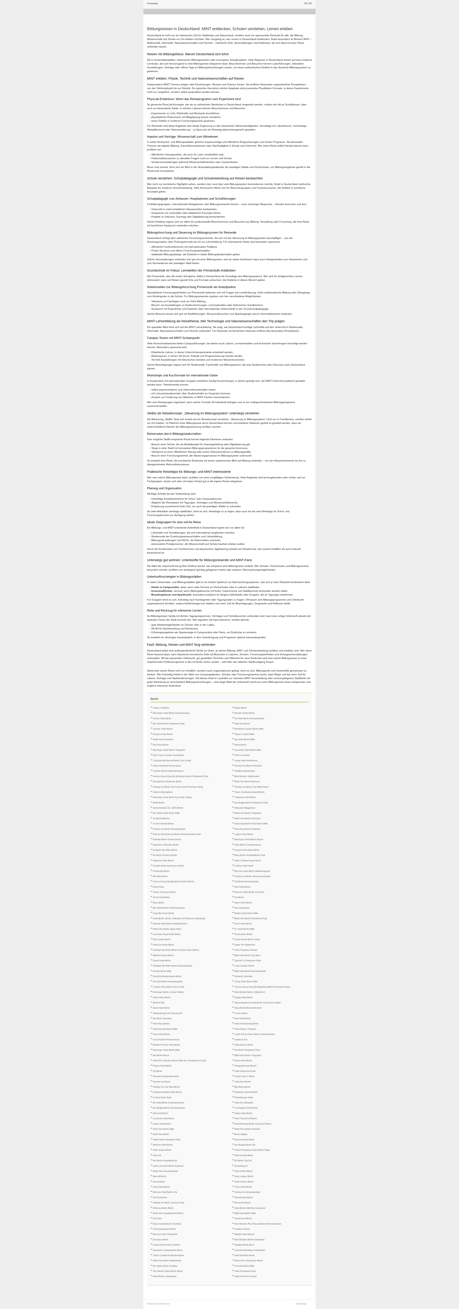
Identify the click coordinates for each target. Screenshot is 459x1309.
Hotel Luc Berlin (242, 755)
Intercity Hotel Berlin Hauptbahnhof (170, 923)
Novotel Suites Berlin (244, 713)
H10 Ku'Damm (160, 1197)
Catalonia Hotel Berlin (245, 797)
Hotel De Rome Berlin (163, 945)
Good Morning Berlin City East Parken (252, 1124)
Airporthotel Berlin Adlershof (248, 1008)
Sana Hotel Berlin (161, 1034)
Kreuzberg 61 (241, 1166)
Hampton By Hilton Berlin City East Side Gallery (176, 950)
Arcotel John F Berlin (244, 1076)
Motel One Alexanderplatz (165, 1171)
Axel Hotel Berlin (242, 887)
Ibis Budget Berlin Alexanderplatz (169, 1108)
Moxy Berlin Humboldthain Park (249, 855)
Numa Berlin (159, 1182)
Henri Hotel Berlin (243, 923)
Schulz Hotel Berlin (162, 718)
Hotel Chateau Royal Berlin (247, 860)
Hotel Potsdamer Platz (245, 1271)
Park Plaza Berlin (161, 1023)
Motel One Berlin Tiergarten (247, 813)
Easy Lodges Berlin (243, 1176)
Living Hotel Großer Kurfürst (166, 1245)
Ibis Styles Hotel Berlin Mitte (166, 813)
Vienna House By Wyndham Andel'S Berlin (173, 881)
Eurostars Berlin (160, 1239)
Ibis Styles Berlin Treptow (165, 1266)
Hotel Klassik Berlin (243, 1155)
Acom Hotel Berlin (243, 1187)
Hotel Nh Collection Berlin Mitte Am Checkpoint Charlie (179, 1060)
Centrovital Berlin (161, 871)
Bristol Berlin (240, 708)
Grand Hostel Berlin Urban (247, 939)
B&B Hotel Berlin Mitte (245, 1213)
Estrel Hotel (158, 887)
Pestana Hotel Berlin (163, 734)
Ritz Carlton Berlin (162, 939)
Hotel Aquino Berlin (243, 1045)
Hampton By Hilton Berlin (165, 850)
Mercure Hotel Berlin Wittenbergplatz (252, 871)
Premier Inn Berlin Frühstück (248, 766)
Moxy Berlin (158, 902)
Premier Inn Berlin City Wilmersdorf (251, 787)
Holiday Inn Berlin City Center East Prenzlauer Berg (178, 787)
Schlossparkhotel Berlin (164, 1229)
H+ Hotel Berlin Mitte (244, 929)
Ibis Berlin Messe (161, 1055)
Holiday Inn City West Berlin (166, 1087)
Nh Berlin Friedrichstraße (165, 855)
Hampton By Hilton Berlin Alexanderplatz (172, 966)
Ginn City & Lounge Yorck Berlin (168, 755)
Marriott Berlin (159, 1176)
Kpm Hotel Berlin (242, 1018)
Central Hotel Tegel (162, 1097)
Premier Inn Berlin (161, 1081)
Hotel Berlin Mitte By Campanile (249, 1208)
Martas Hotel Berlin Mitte (246, 913)
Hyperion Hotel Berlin (163, 860)
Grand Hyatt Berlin (162, 960)
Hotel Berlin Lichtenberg (164, 1276)
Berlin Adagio (240, 1134)
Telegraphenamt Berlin (245, 1066)
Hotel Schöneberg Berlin (246, 1023)
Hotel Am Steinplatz (243, 1102)
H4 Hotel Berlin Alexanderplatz (168, 981)
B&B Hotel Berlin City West (247, 955)
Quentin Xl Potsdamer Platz (247, 960)
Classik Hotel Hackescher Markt (168, 866)
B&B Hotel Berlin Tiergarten (247, 1055)
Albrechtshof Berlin (243, 1197)
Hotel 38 (157, 1155)
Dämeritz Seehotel (243, 976)
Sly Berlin (157, 1071)
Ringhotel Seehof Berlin (246, 1092)
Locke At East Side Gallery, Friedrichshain (254, 1034)
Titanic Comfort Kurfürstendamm (168, 1255)
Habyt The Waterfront (244, 945)
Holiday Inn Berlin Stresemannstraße (252, 876)
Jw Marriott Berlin (161, 818)
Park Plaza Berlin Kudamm (247, 829)
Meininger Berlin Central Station (168, 992)
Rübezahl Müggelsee (244, 808)
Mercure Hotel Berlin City (165, 1192)
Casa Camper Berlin (244, 966)
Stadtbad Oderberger (244, 771)
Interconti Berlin (160, 1113)
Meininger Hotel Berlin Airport (248, 839)
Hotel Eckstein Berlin (244, 1255)
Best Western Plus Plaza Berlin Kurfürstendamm (257, 1224)
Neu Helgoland (241, 908)
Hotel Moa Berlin (161, 1134)
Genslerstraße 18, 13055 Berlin (168, 808)
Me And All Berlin (242, 1202)
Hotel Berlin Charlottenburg (247, 845)
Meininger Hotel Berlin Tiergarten (169, 750)
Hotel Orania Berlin (162, 1150)
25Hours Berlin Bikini (163, 1208)
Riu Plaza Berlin (161, 745)
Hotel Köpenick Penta (244, 1071)
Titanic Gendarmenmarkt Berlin (249, 792)
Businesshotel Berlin (244, 1139)
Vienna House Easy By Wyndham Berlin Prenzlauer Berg (262, 987)
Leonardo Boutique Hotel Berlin (249, 1250)
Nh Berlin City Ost (243, 1160)
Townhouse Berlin (243, 1218)
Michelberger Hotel (243, 1097)
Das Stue (157, 1218)
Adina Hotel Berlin (243, 1060)
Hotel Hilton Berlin (162, 997)
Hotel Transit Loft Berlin (245, 1118)
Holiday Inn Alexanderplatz (247, 1192)
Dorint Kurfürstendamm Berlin (167, 976)
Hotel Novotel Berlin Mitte (165, 1029)
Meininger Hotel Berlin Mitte (166, 1050)
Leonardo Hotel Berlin (163, 1118)
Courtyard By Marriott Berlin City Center (172, 760)
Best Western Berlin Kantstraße (249, 1239)
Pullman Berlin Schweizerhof (167, 839)
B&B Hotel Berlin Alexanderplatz (250, 971)
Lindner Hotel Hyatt (243, 866)
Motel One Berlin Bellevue (247, 781)
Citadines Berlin (242, 1229)
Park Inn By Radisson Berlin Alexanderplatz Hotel (177, 834)
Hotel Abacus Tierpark (245, 1029)
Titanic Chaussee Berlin (164, 892)
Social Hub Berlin (161, 897)
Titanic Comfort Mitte (244, 734)
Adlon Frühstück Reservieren (167, 766)
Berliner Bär (158, 1002)
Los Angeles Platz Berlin (246, 1108)
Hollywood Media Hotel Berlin (167, 1092)
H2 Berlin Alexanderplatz (246, 881)
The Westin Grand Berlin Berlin (168, 1271)
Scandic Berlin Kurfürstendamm (168, 771)
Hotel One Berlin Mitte (163, 1129)
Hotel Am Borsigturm (163, 792)
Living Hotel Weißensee (246, 760)
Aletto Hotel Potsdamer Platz (167, 1139)
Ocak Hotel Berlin (161, 1008)
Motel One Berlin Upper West (167, 929)
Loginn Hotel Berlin (243, 834)
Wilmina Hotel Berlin (163, 1145)
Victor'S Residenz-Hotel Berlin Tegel (252, 1150)
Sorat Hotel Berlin (161, 1187)
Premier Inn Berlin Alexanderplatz (169, 829)
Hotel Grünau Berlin (244, 1182)
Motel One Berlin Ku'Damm (247, 818)
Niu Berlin (239, 897)
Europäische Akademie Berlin (167, 781)
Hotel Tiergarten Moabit (245, 950)
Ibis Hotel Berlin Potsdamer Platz (169, 723)
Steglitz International (244, 1234)
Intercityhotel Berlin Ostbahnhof (249, 992)
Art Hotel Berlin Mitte (244, 1266)
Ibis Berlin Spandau (162, 1018)
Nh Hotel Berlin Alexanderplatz (249, 718)
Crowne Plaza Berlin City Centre (168, 987)
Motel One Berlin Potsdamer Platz (250, 918)
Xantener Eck (240, 1039)
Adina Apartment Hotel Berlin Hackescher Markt (257, 1002)
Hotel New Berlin (242, 1081)
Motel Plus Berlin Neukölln (247, 1129)
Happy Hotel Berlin (243, 997)
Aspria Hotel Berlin (162, 1124)
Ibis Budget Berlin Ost (244, 1145)
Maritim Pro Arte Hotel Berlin (166, 1045)
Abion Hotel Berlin (243, 902)
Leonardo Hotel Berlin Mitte (247, 750)
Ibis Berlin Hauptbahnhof (165, 1160)
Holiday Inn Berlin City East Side (168, 1202)
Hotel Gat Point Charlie (245, 1276)
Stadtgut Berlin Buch (244, 1245)
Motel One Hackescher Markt (248, 1260)
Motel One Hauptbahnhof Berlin (168, 1213)
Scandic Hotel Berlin (163, 729)
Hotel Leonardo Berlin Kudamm (168, 1166)
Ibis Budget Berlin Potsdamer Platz (251, 802)
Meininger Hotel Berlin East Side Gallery (172, 797)
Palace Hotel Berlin (162, 1066)
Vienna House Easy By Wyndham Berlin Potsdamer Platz (180, 776)
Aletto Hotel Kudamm (163, 739)
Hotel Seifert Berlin (243, 1171)
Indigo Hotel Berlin (243, 1113)
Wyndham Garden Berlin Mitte (249, 729)
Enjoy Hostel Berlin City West (167, 1224)
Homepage (152, 3)
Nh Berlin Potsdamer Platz (247, 1050)
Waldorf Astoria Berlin (163, 955)
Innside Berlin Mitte (162, 971)
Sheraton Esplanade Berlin (166, 1076)
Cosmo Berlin (241, 1013)
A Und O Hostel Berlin (163, 823)
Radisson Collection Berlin (166, 845)
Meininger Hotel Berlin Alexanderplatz (171, 713)
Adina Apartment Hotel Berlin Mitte (251, 823)
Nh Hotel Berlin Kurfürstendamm (168, 1102)
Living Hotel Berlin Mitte (245, 981)
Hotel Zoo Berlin (242, 723)
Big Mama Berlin (242, 1087)
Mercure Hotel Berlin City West (249, 892)
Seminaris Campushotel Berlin (168, 1250)
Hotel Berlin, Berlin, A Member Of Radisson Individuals (179, 918)
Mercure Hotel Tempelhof (165, 1234)
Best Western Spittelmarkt (246, 776)
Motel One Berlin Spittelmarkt (167, 1260)
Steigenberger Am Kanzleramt (167, 1013)
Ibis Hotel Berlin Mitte (244, 739)
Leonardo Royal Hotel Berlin (167, 934)
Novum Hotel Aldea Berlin (246, 850)
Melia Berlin (158, 802)
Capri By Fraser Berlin (163, 913)
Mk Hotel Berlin (160, 876)
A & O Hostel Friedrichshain (166, 1039)
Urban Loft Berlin (161, 708)
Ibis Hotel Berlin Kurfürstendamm (169, 908)
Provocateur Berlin (243, 934)
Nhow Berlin (240, 745)
